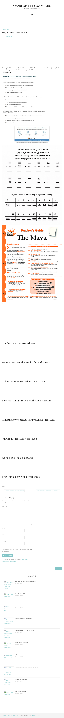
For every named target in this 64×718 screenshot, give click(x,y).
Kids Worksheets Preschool (21, 679)
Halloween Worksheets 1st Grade (22, 654)
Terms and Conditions (33, 21)
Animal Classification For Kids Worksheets (24, 630)
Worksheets (6, 29)
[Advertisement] (32, 51)
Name (3, 528)
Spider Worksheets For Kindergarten (23, 618)
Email (3, 534)
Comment (4, 506)
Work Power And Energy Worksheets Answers (25, 581)
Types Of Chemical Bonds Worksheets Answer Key (26, 667)
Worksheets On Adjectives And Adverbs (47, 490)
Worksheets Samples (32, 5)
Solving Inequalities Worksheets (15, 490)
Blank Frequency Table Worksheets (23, 606)
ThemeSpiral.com (35, 715)
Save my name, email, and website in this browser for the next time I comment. (17, 550)
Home (13, 21)
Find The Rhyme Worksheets (21, 642)
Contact (21, 21)
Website (4, 541)
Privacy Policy (48, 21)
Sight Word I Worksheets (20, 691)
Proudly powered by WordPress (10, 715)
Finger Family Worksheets (21, 593)
